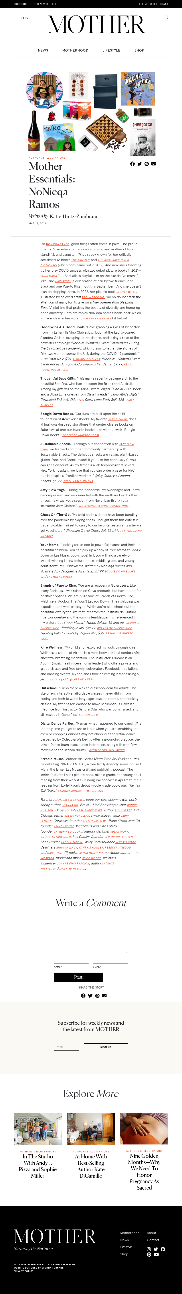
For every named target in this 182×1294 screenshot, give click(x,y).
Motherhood (75, 50)
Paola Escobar (93, 297)
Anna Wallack (66, 847)
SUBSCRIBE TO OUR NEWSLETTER (35, 4)
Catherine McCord (68, 831)
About (151, 1233)
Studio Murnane (53, 1267)
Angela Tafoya (72, 842)
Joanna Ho (70, 805)
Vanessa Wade (125, 842)
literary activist (90, 249)
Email (97, 966)
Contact (153, 1240)
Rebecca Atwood (118, 847)
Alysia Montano (91, 852)
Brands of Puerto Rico (114, 628)
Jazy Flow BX (118, 419)
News (43, 50)
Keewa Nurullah (76, 815)
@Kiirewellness (81, 679)
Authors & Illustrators (38, 1151)
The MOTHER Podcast (153, 4)
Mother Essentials (97, 318)
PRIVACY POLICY (24, 1271)
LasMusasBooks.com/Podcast (80, 791)
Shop (139, 50)
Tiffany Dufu (61, 837)
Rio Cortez (123, 810)
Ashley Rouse (64, 826)
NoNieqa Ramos (57, 244)
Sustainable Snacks (78, 481)
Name (58, 966)
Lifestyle (111, 50)
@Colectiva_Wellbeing (107, 750)
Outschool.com (85, 714)
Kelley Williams (94, 821)
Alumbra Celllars (86, 359)
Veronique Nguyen (118, 837)
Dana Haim (54, 852)
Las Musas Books (59, 576)
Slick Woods (91, 858)
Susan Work (119, 831)
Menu (24, 17)
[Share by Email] (153, 164)
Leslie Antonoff (89, 810)
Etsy (80, 399)
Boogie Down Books (119, 571)
